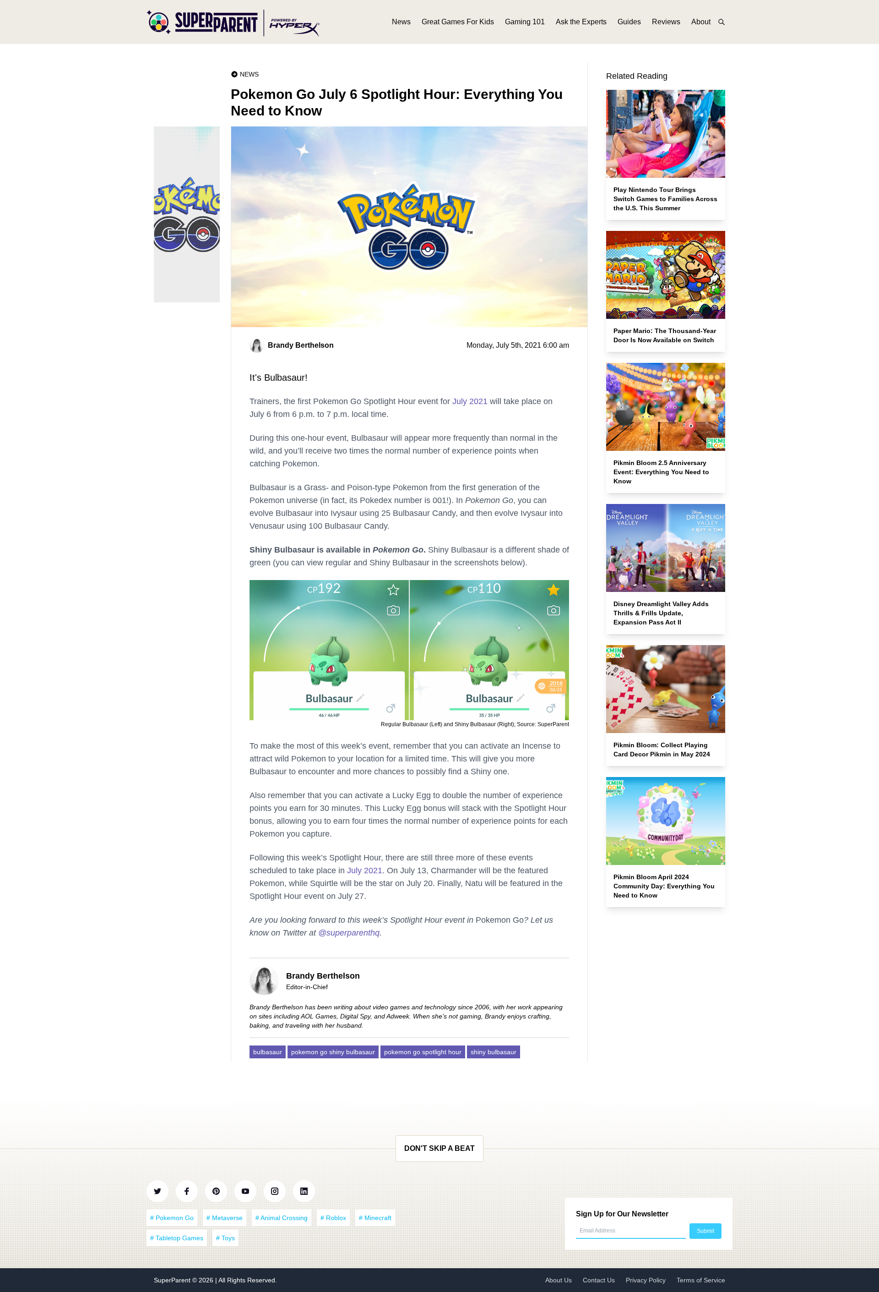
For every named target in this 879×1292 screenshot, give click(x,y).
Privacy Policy (646, 1280)
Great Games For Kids (458, 22)
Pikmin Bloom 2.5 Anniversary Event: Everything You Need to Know (661, 472)
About (701, 22)
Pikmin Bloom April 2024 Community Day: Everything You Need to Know (664, 886)
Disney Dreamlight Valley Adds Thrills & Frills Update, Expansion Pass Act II (661, 613)
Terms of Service (701, 1280)
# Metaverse (224, 1217)
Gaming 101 (525, 22)
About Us (558, 1280)
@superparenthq (349, 932)
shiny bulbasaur (493, 1052)
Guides (629, 22)
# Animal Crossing (281, 1217)
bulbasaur (267, 1052)
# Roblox (333, 1217)
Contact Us (599, 1280)
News (401, 22)
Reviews (666, 22)
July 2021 (470, 401)
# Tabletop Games (176, 1238)
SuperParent (173, 1280)
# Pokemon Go (172, 1217)
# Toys (225, 1238)
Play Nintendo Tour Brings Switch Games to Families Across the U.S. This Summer (665, 199)
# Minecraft (375, 1217)
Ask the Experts (581, 22)
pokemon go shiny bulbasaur (333, 1052)
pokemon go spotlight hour (422, 1052)
